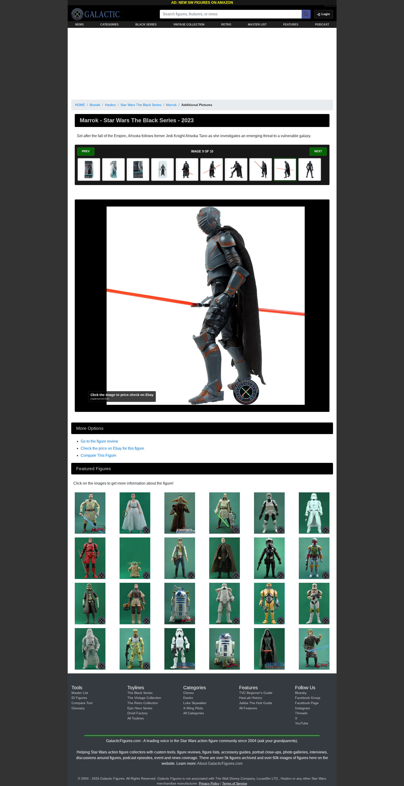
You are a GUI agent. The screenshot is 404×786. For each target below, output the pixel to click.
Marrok (171, 105)
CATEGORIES (109, 24)
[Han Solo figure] (180, 558)
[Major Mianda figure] (269, 558)
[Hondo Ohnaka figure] (90, 603)
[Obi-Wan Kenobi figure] (90, 513)
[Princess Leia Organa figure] (135, 513)
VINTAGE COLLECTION (188, 24)
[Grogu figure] (135, 558)
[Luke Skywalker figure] (90, 558)
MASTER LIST (257, 24)
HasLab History (250, 698)
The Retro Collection (142, 703)
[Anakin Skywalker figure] (314, 649)
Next (318, 151)
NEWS (79, 24)
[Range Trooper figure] (224, 603)
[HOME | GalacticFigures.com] (96, 14)
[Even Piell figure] (180, 513)
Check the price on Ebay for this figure (112, 448)
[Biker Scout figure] (269, 513)
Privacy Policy (209, 783)
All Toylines (135, 718)
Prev (86, 151)
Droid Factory (137, 713)
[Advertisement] (202, 63)
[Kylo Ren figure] (269, 649)
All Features (248, 708)
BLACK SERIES (146, 24)
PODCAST (322, 24)
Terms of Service (234, 783)
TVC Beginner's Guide (255, 693)
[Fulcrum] (331, 6)
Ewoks (188, 698)
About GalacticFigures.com (219, 763)
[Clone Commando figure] (314, 603)
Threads (301, 713)
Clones (188, 693)
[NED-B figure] (269, 603)
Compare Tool (81, 703)
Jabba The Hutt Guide (255, 703)
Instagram (302, 708)
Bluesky (301, 693)
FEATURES (290, 24)
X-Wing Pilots (193, 708)
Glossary (78, 708)
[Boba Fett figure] (314, 558)
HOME (80, 105)
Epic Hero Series (139, 708)
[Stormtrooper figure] (180, 649)
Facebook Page (307, 703)
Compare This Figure (98, 455)
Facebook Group (307, 698)
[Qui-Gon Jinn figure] (224, 513)
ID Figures (79, 698)
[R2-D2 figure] (180, 603)
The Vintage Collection (144, 698)
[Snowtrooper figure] (314, 513)
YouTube (301, 723)
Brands (95, 105)
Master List (79, 693)
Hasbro (110, 105)
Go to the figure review (99, 441)
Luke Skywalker (195, 703)
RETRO (226, 24)
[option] (89, 169)
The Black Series (140, 693)
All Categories (193, 713)
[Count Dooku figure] (224, 558)
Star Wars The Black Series (141, 105)
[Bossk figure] (135, 649)
